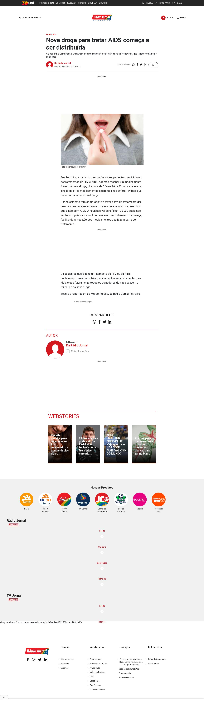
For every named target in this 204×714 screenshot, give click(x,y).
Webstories (63, 416)
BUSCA (149, 3)
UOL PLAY (92, 3)
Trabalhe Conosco (97, 689)
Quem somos (95, 659)
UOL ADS (103, 3)
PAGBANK (71, 3)
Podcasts (65, 664)
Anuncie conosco (126, 677)
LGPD (92, 676)
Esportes (64, 668)
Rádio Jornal (153, 664)
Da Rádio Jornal (62, 63)
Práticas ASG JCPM (98, 664)
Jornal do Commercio (157, 659)
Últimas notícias (68, 659)
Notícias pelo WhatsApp (129, 669)
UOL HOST (60, 3)
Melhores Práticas (97, 672)
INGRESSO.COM (46, 3)
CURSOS (82, 3)
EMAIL (179, 3)
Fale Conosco (95, 685)
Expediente (95, 681)
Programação (125, 673)
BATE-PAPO (164, 3)
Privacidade (95, 668)
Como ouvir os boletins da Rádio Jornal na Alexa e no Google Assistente (131, 662)
